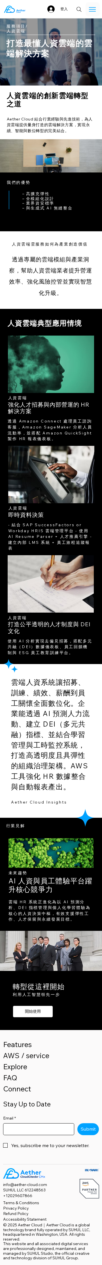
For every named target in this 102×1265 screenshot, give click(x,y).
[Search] (79, 9)
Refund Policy (15, 1213)
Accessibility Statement (24, 1219)
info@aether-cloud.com (25, 1184)
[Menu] (93, 9)
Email (9, 1118)
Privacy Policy (16, 1208)
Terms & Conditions (21, 1202)
